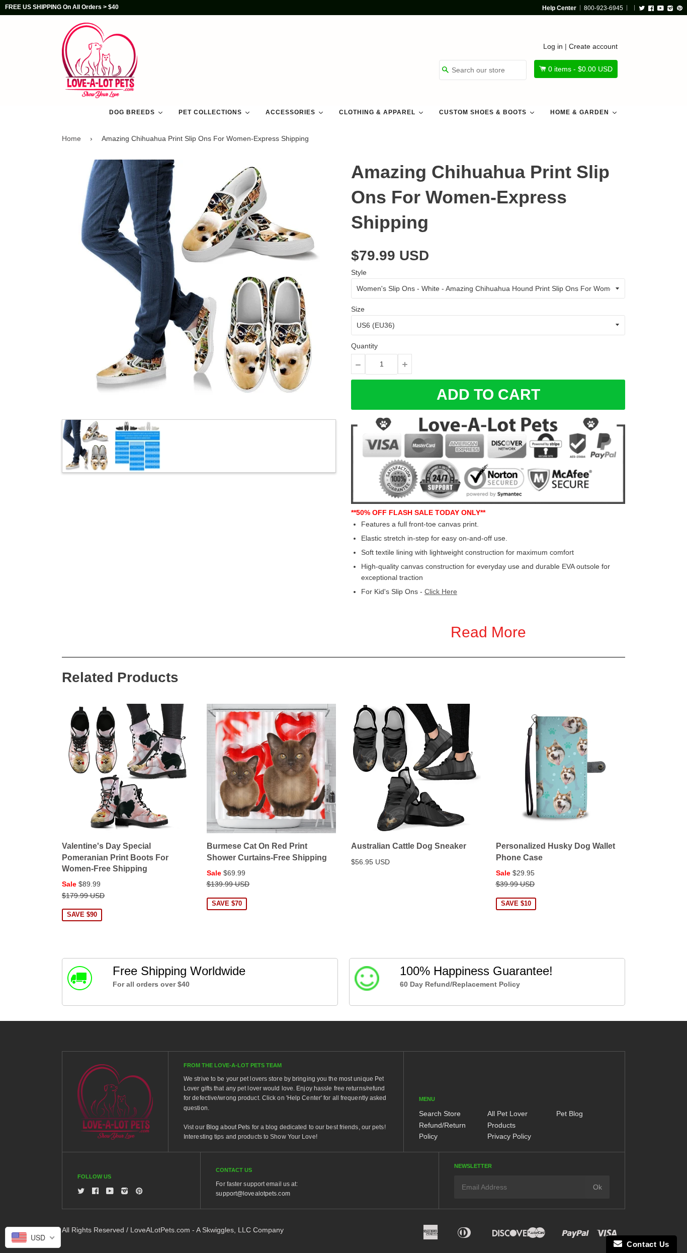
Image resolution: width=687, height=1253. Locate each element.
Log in (553, 46)
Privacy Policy (509, 1136)
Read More (488, 632)
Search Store (440, 1114)
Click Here (440, 591)
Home (71, 138)
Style (359, 272)
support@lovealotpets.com (253, 1193)
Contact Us (645, 1244)
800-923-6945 (603, 8)
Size (358, 309)
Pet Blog (569, 1114)
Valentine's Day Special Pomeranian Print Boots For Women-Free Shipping (115, 857)
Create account (593, 46)
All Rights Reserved (93, 1230)
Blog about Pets (228, 1127)
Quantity (364, 346)
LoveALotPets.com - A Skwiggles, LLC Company (207, 1230)
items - (580, 69)
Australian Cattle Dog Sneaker (408, 846)
